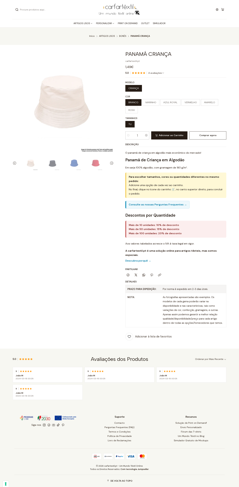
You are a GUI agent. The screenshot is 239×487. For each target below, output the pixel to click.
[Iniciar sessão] (217, 9)
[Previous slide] (15, 163)
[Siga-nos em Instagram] (44, 425)
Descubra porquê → (138, 260)
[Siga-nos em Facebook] (49, 425)
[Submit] (17, 9)
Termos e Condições (119, 431)
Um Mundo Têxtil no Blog (191, 436)
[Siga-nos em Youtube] (53, 425)
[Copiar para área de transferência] (159, 275)
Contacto (119, 422)
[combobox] (48, 9)
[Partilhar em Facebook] (128, 275)
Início (92, 36)
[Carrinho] (222, 9)
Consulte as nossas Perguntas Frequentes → (158, 204)
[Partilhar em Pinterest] (151, 275)
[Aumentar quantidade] (146, 135)
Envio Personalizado (191, 427)
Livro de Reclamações (119, 440)
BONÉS (122, 36)
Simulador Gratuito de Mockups (191, 440)
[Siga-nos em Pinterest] (63, 425)
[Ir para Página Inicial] (119, 9)
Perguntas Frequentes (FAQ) (119, 427)
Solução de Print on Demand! (191, 422)
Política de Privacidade (119, 436)
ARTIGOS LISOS (107, 36)
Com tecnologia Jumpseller (134, 469)
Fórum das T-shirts (191, 431)
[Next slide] (111, 163)
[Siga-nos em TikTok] (58, 425)
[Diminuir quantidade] (128, 135)
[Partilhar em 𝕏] (136, 275)
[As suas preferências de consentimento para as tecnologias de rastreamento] (6, 484)
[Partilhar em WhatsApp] (143, 275)
